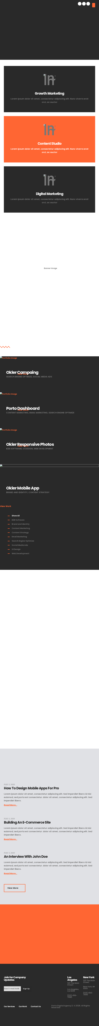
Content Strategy (20, 532)
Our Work (23, 1006)
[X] (84, 4)
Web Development (20, 553)
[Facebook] (79, 4)
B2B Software (18, 520)
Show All (16, 515)
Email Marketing (19, 536)
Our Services (9, 1006)
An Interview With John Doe (25, 856)
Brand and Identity (20, 524)
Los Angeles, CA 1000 (73, 990)
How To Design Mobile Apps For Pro (31, 788)
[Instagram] (88, 4)
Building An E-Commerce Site (27, 822)
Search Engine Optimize (23, 541)
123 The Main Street (73, 984)
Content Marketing (21, 528)
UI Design (16, 549)
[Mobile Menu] (93, 5)
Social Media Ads (20, 545)
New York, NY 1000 (89, 987)
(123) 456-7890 (72, 996)
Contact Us (36, 1006)
